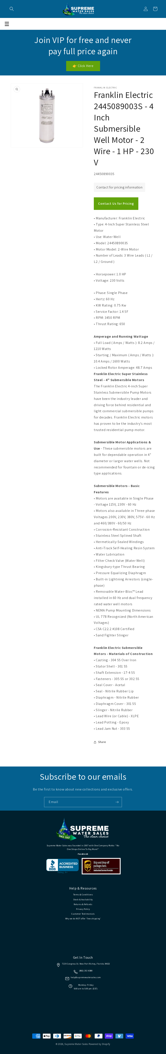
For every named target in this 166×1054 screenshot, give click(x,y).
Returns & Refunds (83, 904)
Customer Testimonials (83, 913)
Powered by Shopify (99, 1044)
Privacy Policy (83, 909)
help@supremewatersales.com (86, 977)
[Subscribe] (117, 802)
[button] (11, 9)
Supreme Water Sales (76, 1044)
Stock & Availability (83, 899)
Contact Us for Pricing (116, 203)
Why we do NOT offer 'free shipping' (83, 918)
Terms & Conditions (83, 894)
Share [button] (102, 742)
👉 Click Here (83, 66)
